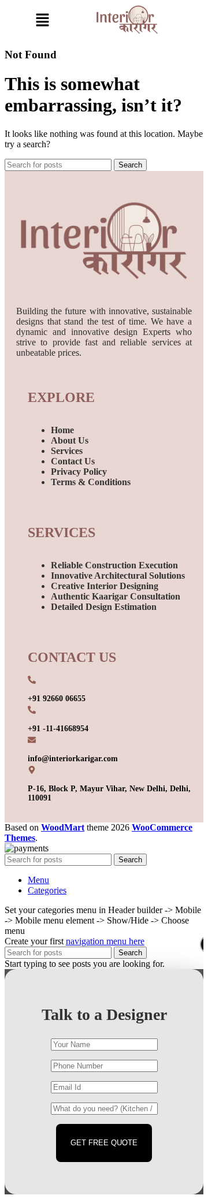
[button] (42, 20)
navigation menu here (105, 941)
